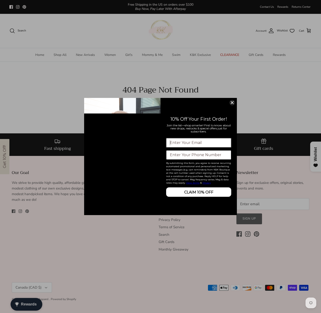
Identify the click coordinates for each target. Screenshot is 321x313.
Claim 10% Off (198, 192)
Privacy (207, 182)
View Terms (193, 182)
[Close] (232, 102)
